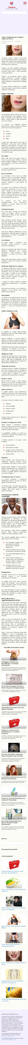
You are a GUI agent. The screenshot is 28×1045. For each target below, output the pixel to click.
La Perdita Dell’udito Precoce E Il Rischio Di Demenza (14, 778)
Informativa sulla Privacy (8, 1036)
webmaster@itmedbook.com (9, 1039)
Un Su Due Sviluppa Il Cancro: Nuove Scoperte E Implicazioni (13, 687)
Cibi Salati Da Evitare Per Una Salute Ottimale (13, 708)
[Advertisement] (14, 25)
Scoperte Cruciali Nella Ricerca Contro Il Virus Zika (13, 799)
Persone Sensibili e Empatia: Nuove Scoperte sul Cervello (12, 755)
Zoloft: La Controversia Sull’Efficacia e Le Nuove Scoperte (11, 731)
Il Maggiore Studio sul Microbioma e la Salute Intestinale (10, 663)
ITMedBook (11, 7)
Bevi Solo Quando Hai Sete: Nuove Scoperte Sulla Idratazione (12, 822)
